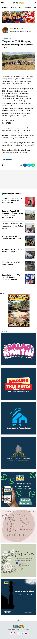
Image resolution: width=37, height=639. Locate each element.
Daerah (13, 7)
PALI (20, 7)
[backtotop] (18, 621)
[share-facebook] (25, 165)
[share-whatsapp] (33, 165)
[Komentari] (3, 165)
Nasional (28, 7)
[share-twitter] (29, 165)
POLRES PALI (7, 39)
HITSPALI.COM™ (24, 629)
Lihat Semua (4, 331)
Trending (5, 7)
